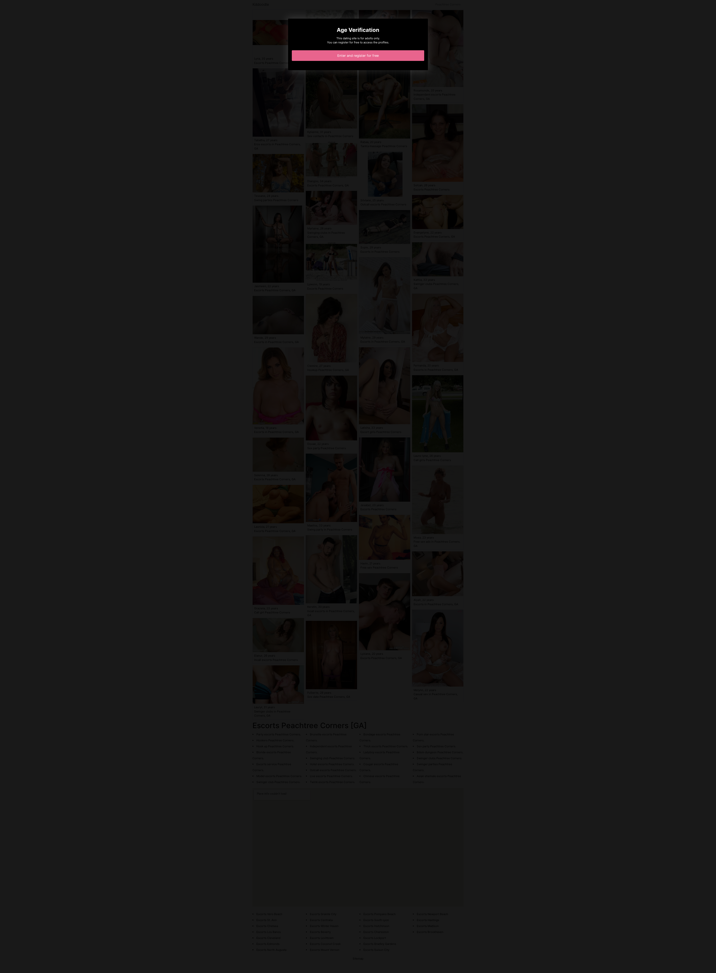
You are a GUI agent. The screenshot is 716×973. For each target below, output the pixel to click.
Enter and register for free (358, 56)
